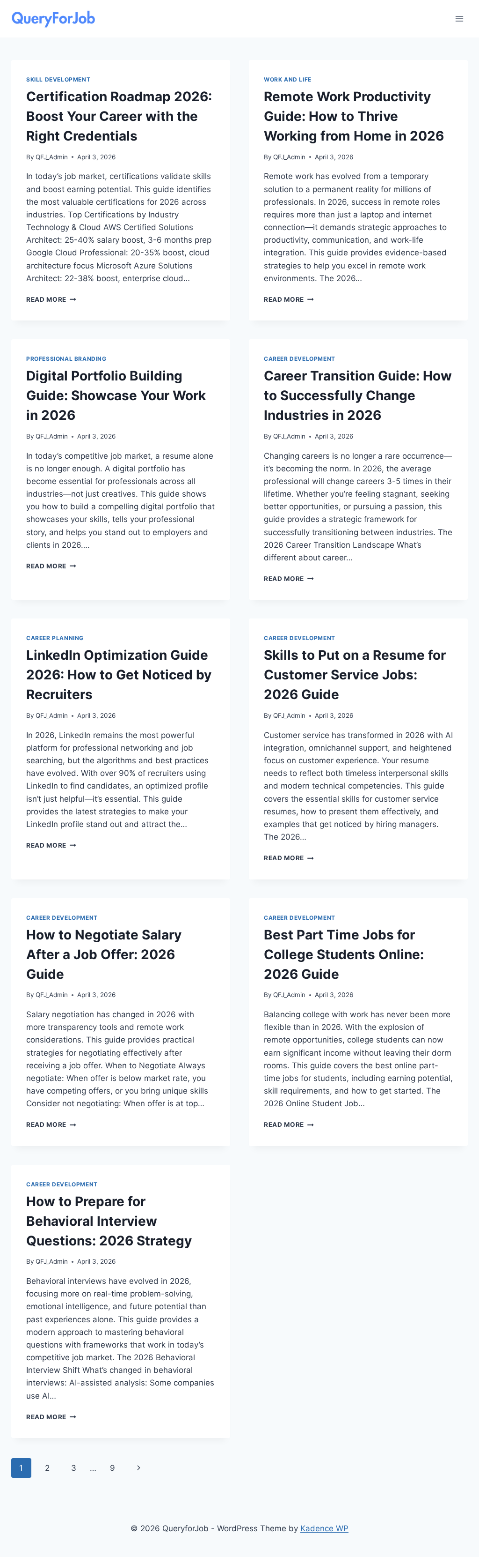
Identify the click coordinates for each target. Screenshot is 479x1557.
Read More (51, 299)
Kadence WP (324, 1528)
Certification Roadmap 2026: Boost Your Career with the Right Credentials (119, 116)
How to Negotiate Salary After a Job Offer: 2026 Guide (103, 954)
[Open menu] (459, 18)
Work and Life (288, 79)
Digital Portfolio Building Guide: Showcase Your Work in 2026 (116, 395)
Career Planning (55, 637)
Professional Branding (66, 358)
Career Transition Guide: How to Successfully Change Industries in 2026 (358, 395)
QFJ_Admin (52, 157)
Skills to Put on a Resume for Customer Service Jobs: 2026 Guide (355, 674)
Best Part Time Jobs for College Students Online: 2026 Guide (344, 954)
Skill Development (58, 79)
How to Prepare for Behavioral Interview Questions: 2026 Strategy (109, 1221)
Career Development (299, 358)
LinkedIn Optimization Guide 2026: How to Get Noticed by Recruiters (118, 674)
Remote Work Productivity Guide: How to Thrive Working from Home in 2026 (354, 116)
